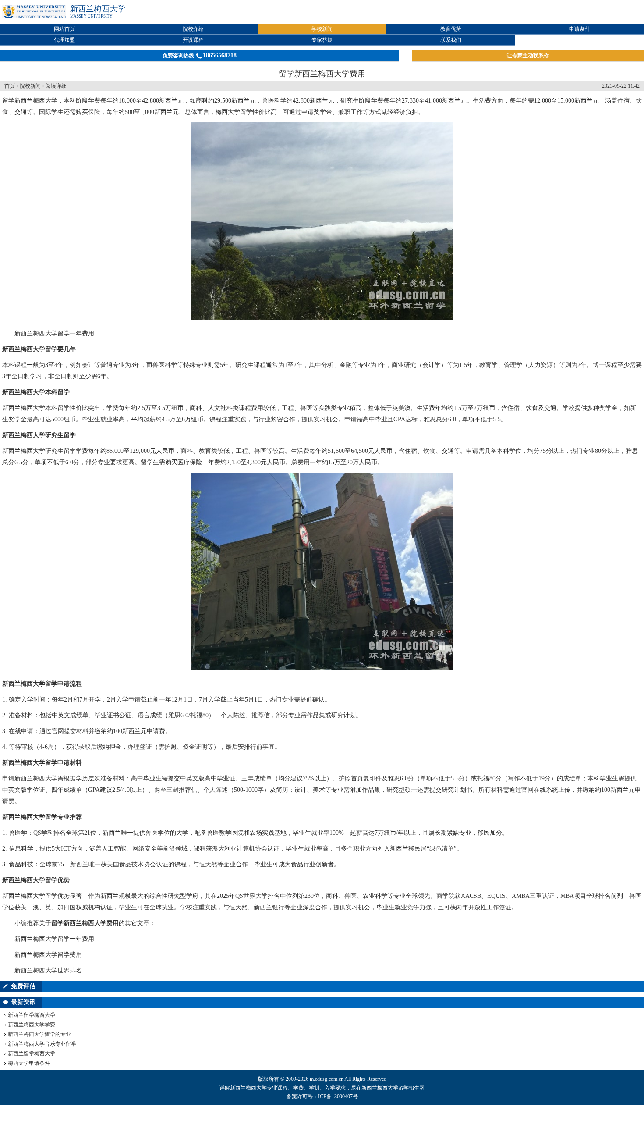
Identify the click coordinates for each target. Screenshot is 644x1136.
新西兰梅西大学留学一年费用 (54, 333)
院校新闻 (30, 86)
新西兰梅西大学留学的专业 (39, 1034)
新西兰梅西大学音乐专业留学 (42, 1044)
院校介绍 (193, 29)
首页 (9, 86)
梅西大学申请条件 (29, 1063)
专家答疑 (322, 40)
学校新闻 (322, 29)
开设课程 (193, 40)
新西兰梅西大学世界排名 (48, 970)
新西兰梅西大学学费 (31, 1025)
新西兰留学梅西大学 (31, 1015)
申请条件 (579, 29)
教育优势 (450, 29)
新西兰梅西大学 (97, 8)
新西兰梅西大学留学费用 (48, 954)
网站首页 (64, 29)
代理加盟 (64, 40)
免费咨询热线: (200, 55)
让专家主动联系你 (528, 56)
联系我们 (450, 40)
